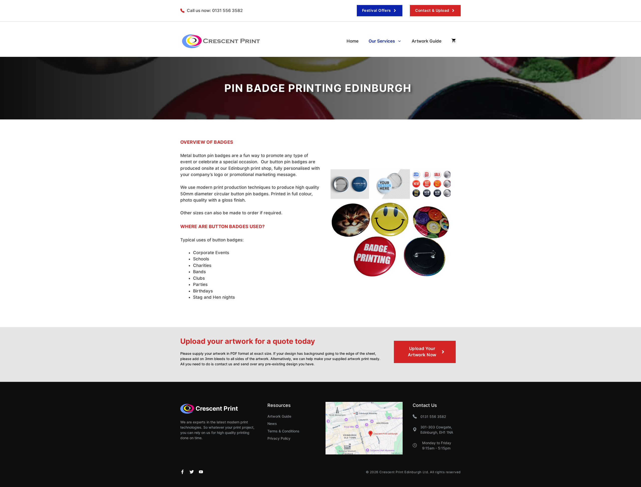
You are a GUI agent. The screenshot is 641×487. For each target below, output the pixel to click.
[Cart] (453, 41)
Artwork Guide (426, 41)
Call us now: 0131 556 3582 (215, 10)
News (272, 423)
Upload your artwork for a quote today (247, 341)
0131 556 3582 (433, 416)
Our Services (382, 41)
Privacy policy (278, 438)
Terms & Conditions (283, 431)
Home (353, 41)
